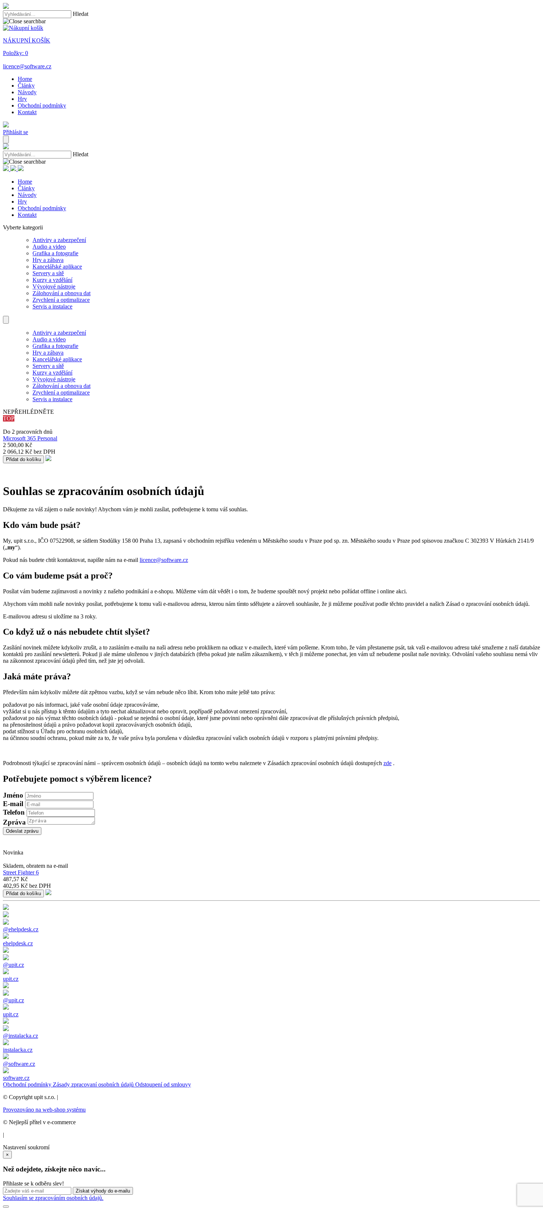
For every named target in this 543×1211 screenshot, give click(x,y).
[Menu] (6, 139)
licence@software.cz (164, 560)
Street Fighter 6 (21, 872)
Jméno (13, 795)
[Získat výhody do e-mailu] (6, 1206)
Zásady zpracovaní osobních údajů (94, 1084)
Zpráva (14, 822)
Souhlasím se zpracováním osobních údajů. (53, 1198)
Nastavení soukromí (26, 1147)
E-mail (13, 804)
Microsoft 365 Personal (30, 438)
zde (387, 763)
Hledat (80, 14)
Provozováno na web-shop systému (44, 1109)
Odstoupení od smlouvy (163, 1084)
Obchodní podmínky (28, 1084)
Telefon (14, 812)
